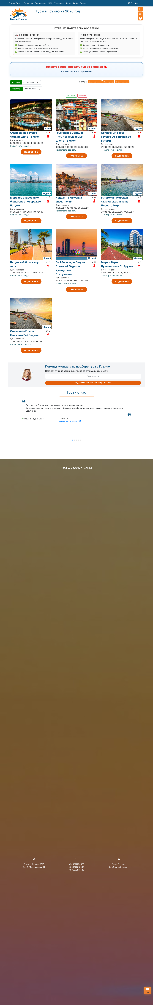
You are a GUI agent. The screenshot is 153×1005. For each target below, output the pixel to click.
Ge (136, 3)
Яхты (68, 3)
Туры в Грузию (15, 3)
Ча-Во (75, 3)
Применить (71, 96)
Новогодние (108, 82)
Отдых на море (95, 82)
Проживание (40, 3)
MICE (50, 3)
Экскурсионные (122, 82)
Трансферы (59, 3)
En (132, 3)
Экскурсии (28, 3)
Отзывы (83, 3)
